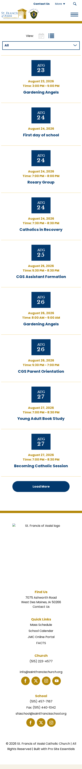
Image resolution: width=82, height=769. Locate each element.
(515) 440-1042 (44, 707)
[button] (75, 4)
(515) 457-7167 (41, 701)
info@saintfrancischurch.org (41, 672)
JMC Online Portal (41, 637)
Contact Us (41, 607)
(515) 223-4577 (41, 661)
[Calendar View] (41, 36)
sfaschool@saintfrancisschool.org (41, 713)
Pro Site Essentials (61, 749)
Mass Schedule (41, 625)
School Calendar (41, 631)
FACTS (41, 643)
